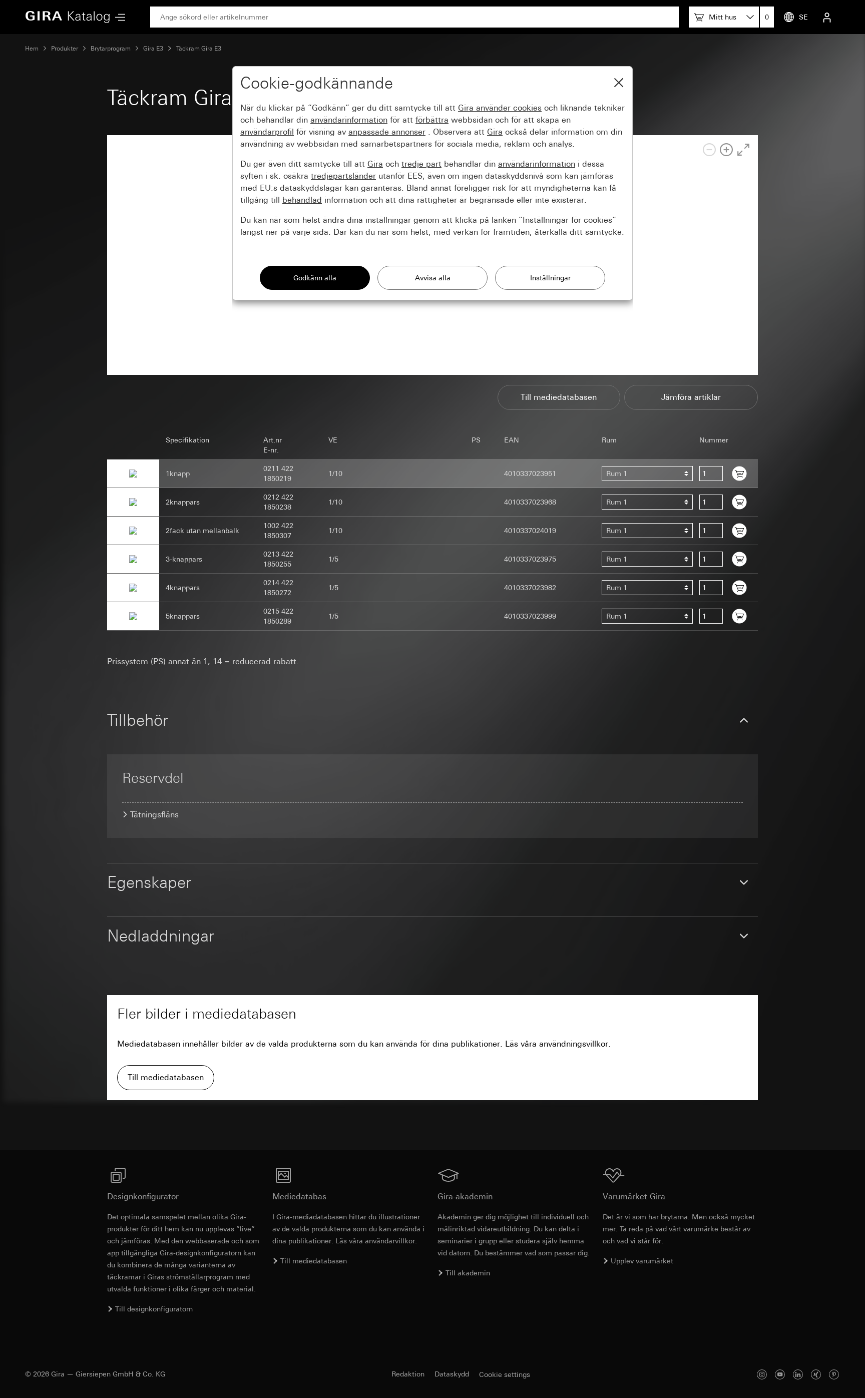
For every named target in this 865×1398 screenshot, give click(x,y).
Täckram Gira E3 (198, 48)
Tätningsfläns (154, 814)
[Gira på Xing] (816, 1374)
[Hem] (67, 17)
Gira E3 (153, 48)
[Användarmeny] (827, 17)
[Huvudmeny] (117, 17)
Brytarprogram (111, 48)
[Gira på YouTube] (780, 1374)
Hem (32, 48)
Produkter (64, 48)
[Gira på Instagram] (762, 1374)
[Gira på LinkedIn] (798, 1374)
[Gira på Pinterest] (834, 1374)
